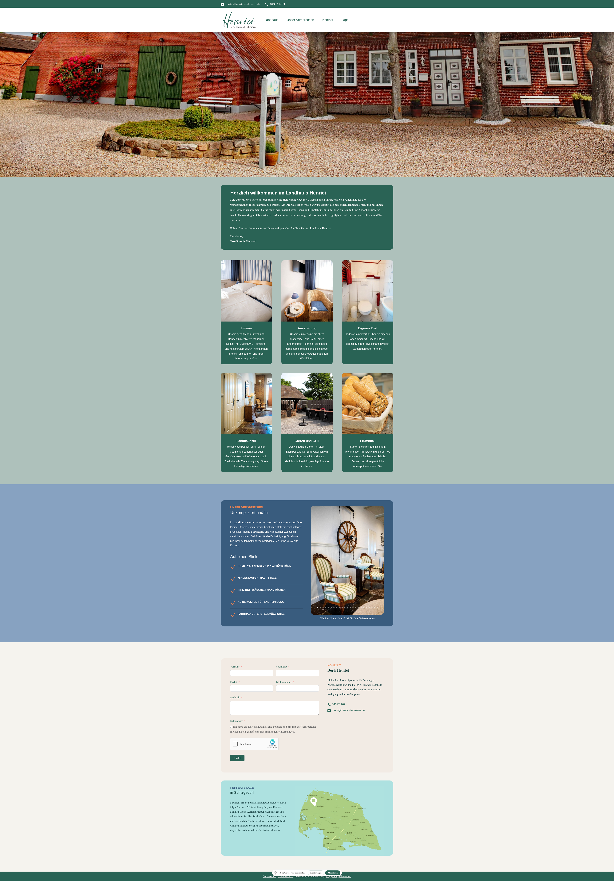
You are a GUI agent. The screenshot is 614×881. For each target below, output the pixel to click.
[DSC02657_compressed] (347, 613)
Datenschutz (236, 720)
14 (353, 607)
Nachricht (235, 697)
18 (363, 607)
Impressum (269, 876)
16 (358, 607)
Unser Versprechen (300, 20)
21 (372, 607)
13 (350, 607)
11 (344, 607)
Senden (237, 758)
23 (377, 607)
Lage (345, 20)
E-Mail (233, 682)
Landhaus (271, 20)
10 (342, 607)
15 (355, 607)
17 (361, 607)
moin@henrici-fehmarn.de (348, 710)
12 (347, 607)
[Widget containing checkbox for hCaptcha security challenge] (254, 744)
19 (366, 607)
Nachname (281, 666)
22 (374, 607)
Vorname (235, 666)
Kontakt (327, 20)
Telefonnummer (284, 682)
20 (369, 607)
